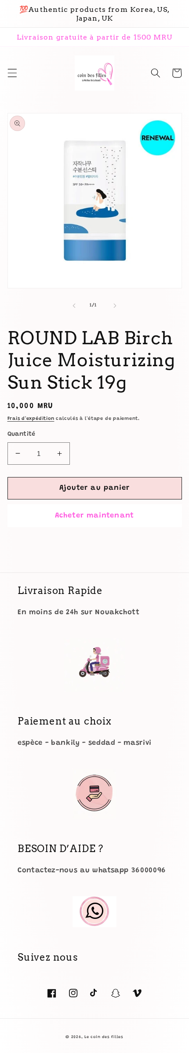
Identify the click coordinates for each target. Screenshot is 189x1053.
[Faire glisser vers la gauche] (74, 305)
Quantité (21, 434)
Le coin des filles (104, 1037)
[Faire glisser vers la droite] (114, 305)
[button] (11, 73)
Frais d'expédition (31, 418)
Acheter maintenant (94, 515)
